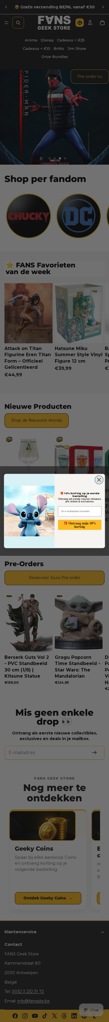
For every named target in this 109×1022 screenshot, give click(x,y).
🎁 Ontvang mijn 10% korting (79, 525)
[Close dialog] (99, 480)
